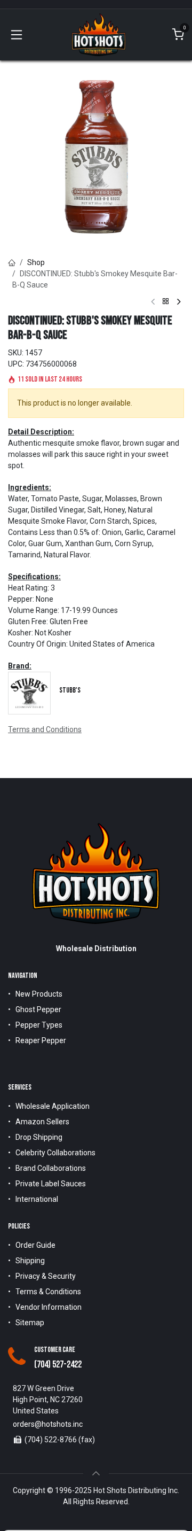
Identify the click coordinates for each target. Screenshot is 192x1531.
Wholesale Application (52, 1106)
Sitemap (29, 1322)
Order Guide (35, 1245)
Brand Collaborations (50, 1168)
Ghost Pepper (38, 1009)
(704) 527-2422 (58, 1364)
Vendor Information (48, 1307)
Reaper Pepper (40, 1040)
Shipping (30, 1260)
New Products (38, 994)
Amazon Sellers (42, 1121)
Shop (36, 262)
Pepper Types (38, 1025)
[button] (96, 1473)
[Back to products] (165, 302)
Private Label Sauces (50, 1183)
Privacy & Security (45, 1276)
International (36, 1199)
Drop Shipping (38, 1137)
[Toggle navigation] (16, 34)
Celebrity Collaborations (55, 1152)
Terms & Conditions (48, 1291)
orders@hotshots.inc (48, 1424)
